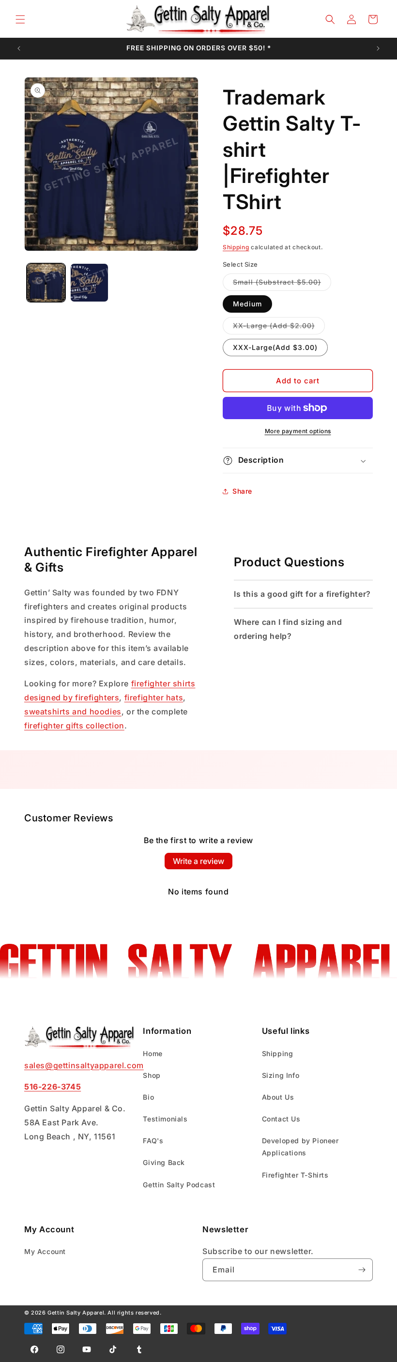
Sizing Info (281, 1075)
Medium (247, 304)
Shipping (236, 247)
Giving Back (164, 1162)
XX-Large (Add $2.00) (279, 327)
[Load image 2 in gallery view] (89, 282)
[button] (20, 19)
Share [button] (242, 491)
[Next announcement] (378, 48)
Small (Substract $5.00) (282, 284)
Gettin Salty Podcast (179, 1184)
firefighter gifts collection (74, 725)
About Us (278, 1097)
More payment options (298, 431)
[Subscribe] (361, 1269)
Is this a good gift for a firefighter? (302, 594)
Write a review (198, 861)
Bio (148, 1097)
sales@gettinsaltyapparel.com (84, 1065)
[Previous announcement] (19, 48)
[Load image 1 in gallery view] (46, 282)
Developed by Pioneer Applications (300, 1146)
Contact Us (281, 1119)
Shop (151, 1075)
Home (152, 1053)
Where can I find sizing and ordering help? (288, 629)
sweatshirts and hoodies (73, 711)
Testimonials (165, 1119)
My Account (45, 1251)
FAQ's (153, 1140)
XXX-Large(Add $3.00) (275, 347)
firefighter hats (153, 697)
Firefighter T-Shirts (295, 1175)
